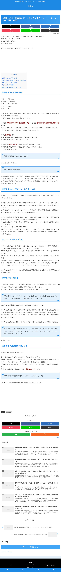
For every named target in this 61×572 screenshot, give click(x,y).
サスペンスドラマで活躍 (9, 82)
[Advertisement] (30, 62)
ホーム (10, 565)
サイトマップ (30, 565)
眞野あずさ (9, 412)
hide (15, 74)
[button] (50, 30)
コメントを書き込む (30, 547)
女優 (4, 412)
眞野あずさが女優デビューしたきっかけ (14, 80)
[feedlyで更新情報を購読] (16, 434)
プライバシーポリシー (50, 565)
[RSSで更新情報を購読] (45, 434)
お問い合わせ (30, 567)
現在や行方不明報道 (8, 85)
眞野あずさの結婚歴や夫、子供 (11, 87)
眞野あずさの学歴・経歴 (9, 78)
